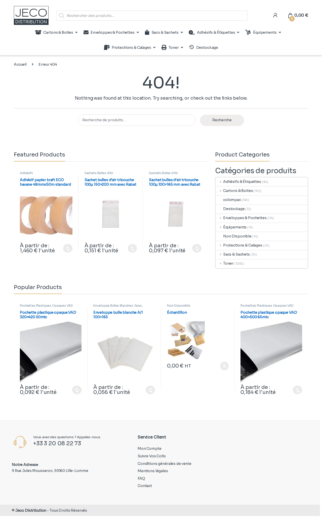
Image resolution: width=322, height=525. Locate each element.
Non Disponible (237, 236)
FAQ (141, 478)
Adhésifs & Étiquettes (216, 32)
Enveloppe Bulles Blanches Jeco (117, 305)
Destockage (234, 209)
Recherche (222, 120)
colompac (232, 199)
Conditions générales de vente (164, 463)
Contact (145, 485)
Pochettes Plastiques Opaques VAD (46, 305)
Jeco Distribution (31, 510)
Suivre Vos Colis (152, 456)
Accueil (20, 64)
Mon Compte (150, 448)
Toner (174, 47)
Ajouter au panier (221, 366)
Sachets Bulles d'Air (99, 173)
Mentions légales (153, 471)
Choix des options (65, 248)
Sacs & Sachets (165, 32)
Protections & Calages (131, 47)
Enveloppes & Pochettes (113, 32)
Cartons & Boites (58, 32)
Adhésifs (26, 173)
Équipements (264, 32)
